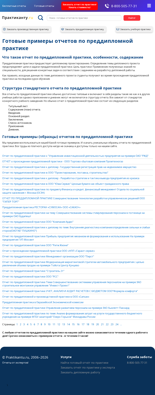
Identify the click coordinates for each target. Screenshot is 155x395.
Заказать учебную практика (135, 29)
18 (87, 324)
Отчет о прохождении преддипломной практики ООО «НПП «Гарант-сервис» (48, 250)
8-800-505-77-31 (124, 6)
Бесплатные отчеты (14, 6)
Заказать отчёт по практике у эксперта (88, 367)
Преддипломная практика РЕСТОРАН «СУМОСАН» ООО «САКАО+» (41, 207)
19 (92, 324)
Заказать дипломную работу (80, 372)
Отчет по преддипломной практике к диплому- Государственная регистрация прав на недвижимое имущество (69, 167)
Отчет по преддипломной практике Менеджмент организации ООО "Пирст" (48, 256)
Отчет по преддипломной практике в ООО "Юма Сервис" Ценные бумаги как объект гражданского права (65, 183)
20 (97, 324)
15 (73, 324)
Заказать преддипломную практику (84, 29)
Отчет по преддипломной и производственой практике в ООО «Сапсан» (45, 296)
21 (102, 324)
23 (112, 324)
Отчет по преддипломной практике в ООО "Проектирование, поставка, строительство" (55, 172)
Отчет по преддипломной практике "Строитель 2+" (33, 271)
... (121, 324)
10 (49, 324)
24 (116, 324)
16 (78, 324)
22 (107, 324)
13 (63, 324)
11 (54, 324)
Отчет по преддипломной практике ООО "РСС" (30, 276)
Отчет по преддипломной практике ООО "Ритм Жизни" (35, 245)
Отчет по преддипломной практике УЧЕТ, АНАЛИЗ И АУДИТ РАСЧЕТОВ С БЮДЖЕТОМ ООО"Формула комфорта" (70, 291)
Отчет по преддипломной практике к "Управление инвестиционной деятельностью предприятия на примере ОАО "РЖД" (75, 155)
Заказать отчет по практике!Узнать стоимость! (79, 6)
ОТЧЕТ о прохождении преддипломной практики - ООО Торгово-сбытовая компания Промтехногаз (62, 161)
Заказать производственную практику (28, 29)
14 (68, 324)
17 (83, 324)
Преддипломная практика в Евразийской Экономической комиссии (42, 302)
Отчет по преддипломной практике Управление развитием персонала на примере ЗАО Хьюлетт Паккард (65, 308)
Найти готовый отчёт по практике (84, 362)
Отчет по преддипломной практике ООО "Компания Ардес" (37, 221)
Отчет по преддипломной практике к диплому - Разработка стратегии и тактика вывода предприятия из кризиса (70, 178)
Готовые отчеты (44, 6)
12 (58, 324)
